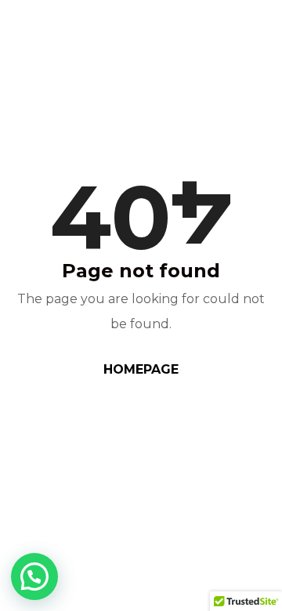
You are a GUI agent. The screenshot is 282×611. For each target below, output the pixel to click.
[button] (34, 576)
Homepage (141, 369)
